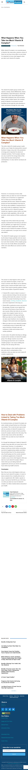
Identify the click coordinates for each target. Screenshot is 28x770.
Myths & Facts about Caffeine (21, 512)
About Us (3, 704)
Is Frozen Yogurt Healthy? (7, 677)
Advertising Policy (5, 734)
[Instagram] (6, 709)
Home (2, 7)
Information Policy (5, 728)
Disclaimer (14, 763)
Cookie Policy (4, 741)
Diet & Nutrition (7, 7)
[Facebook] (6, 506)
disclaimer (13, 497)
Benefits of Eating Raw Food (8, 642)
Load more (13, 690)
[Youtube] (13, 709)
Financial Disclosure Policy (7, 737)
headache (18, 300)
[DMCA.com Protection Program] (5, 713)
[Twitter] (9, 506)
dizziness (24, 300)
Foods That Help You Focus (6, 512)
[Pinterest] (12, 506)
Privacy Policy (4, 718)
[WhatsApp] (15, 506)
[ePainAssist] (14, 2)
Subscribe (14, 754)
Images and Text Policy (6, 721)
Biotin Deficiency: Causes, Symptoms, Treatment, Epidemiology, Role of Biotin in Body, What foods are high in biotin (11, 658)
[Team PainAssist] (6, 496)
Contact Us (3, 705)
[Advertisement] (14, 22)
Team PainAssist (20, 45)
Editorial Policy (4, 724)
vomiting (13, 300)
